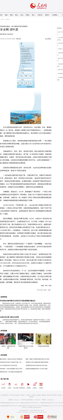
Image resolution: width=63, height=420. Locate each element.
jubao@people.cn (51, 399)
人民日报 (3, 388)
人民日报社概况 (4, 395)
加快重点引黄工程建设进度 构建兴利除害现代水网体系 (41, 362)
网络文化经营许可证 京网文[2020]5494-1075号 (30, 405)
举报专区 (40, 15)
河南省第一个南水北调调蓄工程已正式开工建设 (13, 368)
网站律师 (54, 395)
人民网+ (9, 388)
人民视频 (28, 388)
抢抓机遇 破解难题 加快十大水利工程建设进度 (38, 368)
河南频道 (7, 19)
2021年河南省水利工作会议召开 (8, 365)
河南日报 (18, 38)
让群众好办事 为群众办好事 (9, 317)
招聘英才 (23, 395)
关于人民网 (11, 395)
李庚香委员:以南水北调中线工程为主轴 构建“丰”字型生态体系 (42, 365)
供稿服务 (38, 395)
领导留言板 (22, 388)
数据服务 (44, 395)
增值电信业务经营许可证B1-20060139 (29, 402)
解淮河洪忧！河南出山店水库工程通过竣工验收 (13, 359)
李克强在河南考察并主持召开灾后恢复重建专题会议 (17, 301)
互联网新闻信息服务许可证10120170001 (9, 402)
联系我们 (31, 396)
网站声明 (49, 395)
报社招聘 (17, 395)
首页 (1, 15)
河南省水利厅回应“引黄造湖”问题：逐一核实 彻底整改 (15, 362)
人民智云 (34, 388)
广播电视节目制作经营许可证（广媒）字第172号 (51, 402)
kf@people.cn (17, 399)
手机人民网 (15, 388)
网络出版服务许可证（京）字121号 (49, 405)
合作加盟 (33, 395)
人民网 (1, 19)
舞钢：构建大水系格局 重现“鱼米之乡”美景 (37, 359)
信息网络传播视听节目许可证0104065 (9, 405)
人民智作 (41, 388)
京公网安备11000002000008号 (34, 407)
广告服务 (28, 395)
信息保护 (60, 395)
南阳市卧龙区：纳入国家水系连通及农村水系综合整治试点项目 (17, 371)
